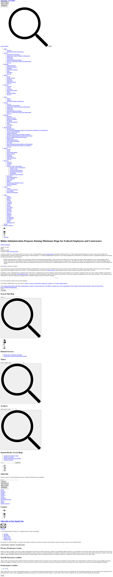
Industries (6, 64)
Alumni (5, 224)
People (5, 49)
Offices (8, 91)
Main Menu (11, 0)
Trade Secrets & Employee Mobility (12, 458)
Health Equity (10, 138)
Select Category (4, 362)
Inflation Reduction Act (12, 140)
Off (7, 568)
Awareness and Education (16, 170)
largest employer (51, 270)
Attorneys (9, 50)
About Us (6, 85)
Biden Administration (23, 286)
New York (9, 211)
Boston (8, 199)
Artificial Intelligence (12, 133)
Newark (9, 213)
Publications (10, 80)
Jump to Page (4, 0)
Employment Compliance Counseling (13, 354)
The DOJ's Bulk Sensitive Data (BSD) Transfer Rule (19, 135)
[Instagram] (4, 234)
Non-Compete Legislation (13, 141)
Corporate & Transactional (13, 54)
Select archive (4, 409)
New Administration (65, 286)
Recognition (13, 173)
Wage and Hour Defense (85, 286)
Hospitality (9, 68)
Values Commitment (12, 184)
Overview (9, 86)
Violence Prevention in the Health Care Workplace (19, 145)
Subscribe (6, 237)
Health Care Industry (12, 67)
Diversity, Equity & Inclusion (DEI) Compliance (18, 134)
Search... (3, 297)
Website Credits (7, 539)
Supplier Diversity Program (16, 174)
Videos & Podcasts (11, 82)
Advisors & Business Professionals (15, 51)
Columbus (9, 203)
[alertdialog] (56, 561)
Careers (8, 87)
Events (8, 76)
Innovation (9, 180)
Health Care (10, 57)
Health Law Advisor (9, 457)
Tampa (8, 221)
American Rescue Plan (22, 274)
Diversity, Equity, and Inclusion (14, 166)
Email (2, 288)
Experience (9, 89)
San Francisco (10, 217)
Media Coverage (11, 78)
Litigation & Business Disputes (14, 60)
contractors (31, 286)
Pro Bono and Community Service (15, 182)
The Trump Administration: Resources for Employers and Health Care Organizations (27, 130)
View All (9, 62)
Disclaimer (6, 535)
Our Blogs (9, 79)
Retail (8, 71)
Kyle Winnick (48, 286)
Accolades (9, 163)
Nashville (9, 210)
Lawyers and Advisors (12, 189)
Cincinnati (9, 202)
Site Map (6, 534)
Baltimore (9, 197)
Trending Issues (7, 127)
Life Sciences (10, 58)
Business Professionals (12, 192)
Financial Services (11, 65)
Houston (9, 206)
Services (6, 53)
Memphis (9, 208)
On (3, 568)
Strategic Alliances (11, 93)
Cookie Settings (4, 46)
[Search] (28, 46)
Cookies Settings (5, 544)
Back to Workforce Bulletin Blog (9, 287)
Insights (5, 75)
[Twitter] (4, 235)
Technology (10, 72)
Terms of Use (7, 538)
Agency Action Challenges (13, 131)
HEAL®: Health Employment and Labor (17, 137)
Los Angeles (10, 207)
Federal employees (39, 286)
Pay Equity (9, 142)
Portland (9, 215)
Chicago (9, 200)
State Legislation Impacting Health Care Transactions (20, 144)
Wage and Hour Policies (12, 251)
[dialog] (56, 543)
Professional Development (16, 171)
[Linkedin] (4, 228)
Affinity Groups (14, 169)
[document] (56, 561)
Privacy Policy (7, 536)
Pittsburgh (9, 214)
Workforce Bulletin (5, 244)
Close (2, 575)
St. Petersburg (10, 218)
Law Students (10, 191)
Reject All (12, 544)
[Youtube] (4, 230)
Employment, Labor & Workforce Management (18, 56)
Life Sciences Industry (12, 69)
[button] (5, 466)
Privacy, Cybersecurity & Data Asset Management (19, 61)
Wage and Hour (74, 286)
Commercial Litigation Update (11, 455)
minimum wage (55, 286)
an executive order (49, 254)
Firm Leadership (11, 178)
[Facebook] (4, 232)
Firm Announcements (12, 90)
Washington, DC (11, 222)
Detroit (8, 204)
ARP (16, 286)
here (5, 266)
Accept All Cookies (20, 544)
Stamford (9, 220)
